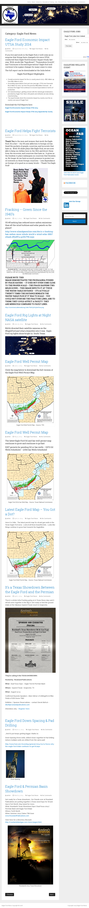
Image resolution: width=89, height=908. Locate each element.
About (33, 2)
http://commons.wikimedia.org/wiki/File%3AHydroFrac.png (24, 307)
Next (52, 894)
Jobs (56, 2)
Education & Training (48, 2)
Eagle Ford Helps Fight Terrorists (30, 131)
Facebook (70, 183)
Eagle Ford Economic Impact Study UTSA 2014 (21, 108)
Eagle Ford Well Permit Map (26, 361)
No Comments (45, 218)
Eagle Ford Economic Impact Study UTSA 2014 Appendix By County (29, 112)
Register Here (24, 709)
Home (29, 2)
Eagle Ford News (37, 49)
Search (75, 221)
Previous (10, 894)
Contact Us (39, 2)
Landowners (81, 2)
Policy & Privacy (62, 2)
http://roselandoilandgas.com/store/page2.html (23, 822)
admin (9, 49)
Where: (77, 42)
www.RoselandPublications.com (17, 816)
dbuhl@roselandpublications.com (17, 705)
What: (66, 39)
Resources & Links (72, 2)
